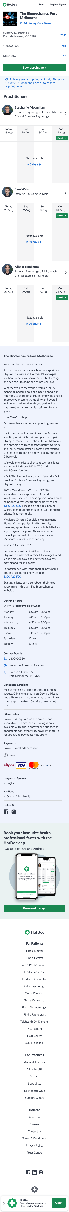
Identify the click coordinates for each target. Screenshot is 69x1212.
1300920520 (17, 658)
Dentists (34, 1076)
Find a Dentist (34, 958)
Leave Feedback (34, 1043)
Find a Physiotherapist (34, 965)
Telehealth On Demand (34, 1021)
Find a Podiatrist (34, 972)
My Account (34, 1028)
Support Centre (34, 1097)
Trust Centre (34, 1152)
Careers (34, 1124)
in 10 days (32, 242)
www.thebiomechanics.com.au (28, 665)
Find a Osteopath (34, 1000)
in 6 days (32, 164)
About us (34, 1117)
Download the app (34, 908)
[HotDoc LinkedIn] (34, 1172)
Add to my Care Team (37, 23)
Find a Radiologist (35, 1014)
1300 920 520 (14, 83)
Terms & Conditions (34, 1138)
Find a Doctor (34, 950)
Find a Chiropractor (34, 979)
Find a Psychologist (34, 986)
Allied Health (35, 1069)
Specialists (34, 1083)
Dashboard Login (34, 1090)
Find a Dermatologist (35, 1007)
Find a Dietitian (34, 993)
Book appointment (34, 67)
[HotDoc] (9, 4)
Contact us (34, 1131)
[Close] (4, 1203)
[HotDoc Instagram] (41, 1172)
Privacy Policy (34, 1145)
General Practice (34, 1062)
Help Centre (34, 1035)
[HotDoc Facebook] (28, 1172)
